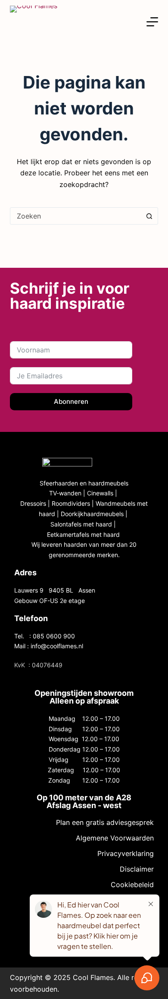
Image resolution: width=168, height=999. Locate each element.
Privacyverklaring (125, 853)
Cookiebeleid (132, 884)
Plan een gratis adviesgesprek (104, 822)
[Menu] (152, 22)
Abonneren (71, 401)
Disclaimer (136, 869)
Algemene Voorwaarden (114, 838)
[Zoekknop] (149, 216)
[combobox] (75, 216)
